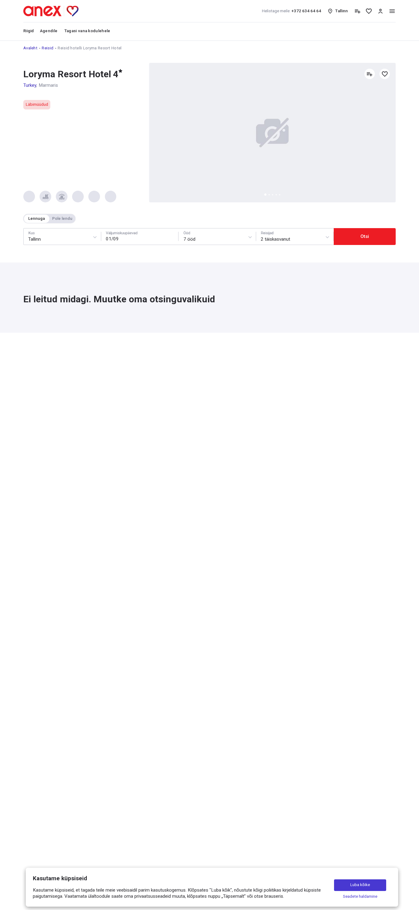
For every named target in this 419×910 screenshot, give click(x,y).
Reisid (47, 48)
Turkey (29, 85)
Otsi (364, 236)
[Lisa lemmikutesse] (384, 74)
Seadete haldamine (360, 896)
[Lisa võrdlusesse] (369, 74)
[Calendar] (140, 236)
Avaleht (30, 48)
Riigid (28, 31)
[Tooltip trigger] (357, 11)
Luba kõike (360, 884)
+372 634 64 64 (291, 11)
